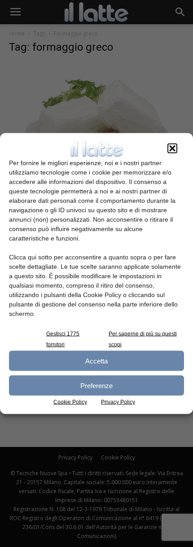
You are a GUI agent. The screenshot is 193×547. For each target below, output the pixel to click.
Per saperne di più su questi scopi (143, 339)
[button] (172, 148)
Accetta (96, 360)
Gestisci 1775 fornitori (62, 339)
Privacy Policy (118, 402)
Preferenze (96, 385)
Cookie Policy (70, 402)
